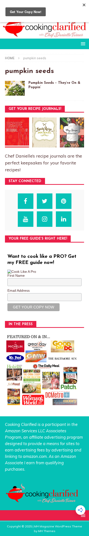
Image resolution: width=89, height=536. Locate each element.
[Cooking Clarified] (44, 35)
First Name (16, 275)
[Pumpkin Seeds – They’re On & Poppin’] (15, 88)
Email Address (18, 290)
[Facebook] (25, 201)
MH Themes (46, 531)
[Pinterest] (63, 201)
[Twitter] (44, 201)
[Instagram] (44, 219)
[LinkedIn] (63, 219)
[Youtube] (25, 219)
